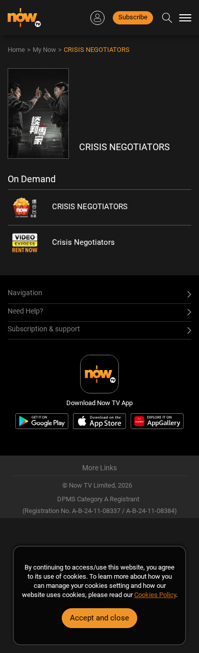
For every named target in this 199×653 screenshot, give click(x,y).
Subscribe (132, 17)
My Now (44, 49)
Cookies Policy (155, 595)
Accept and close (99, 617)
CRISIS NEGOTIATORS (97, 49)
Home (16, 49)
